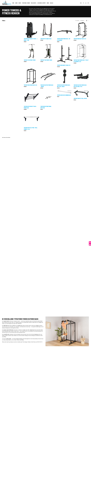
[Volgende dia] (37, 30)
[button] (82, 20)
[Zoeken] (83, 3)
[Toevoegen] (37, 36)
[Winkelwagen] (88, 3)
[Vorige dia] (25, 30)
